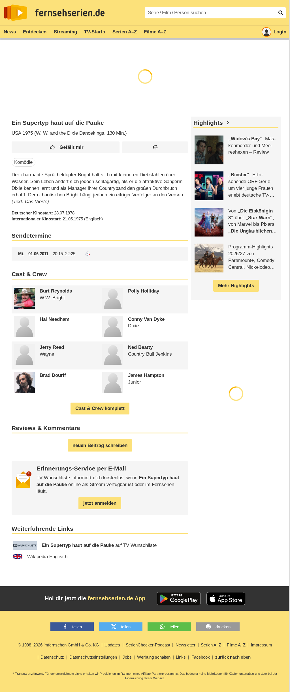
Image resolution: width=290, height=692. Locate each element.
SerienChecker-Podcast (148, 644)
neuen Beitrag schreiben (99, 445)
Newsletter (185, 644)
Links (181, 657)
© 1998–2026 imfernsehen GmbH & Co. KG (58, 644)
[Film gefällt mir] (66, 147)
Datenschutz (52, 657)
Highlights (208, 122)
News (10, 32)
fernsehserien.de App (116, 598)
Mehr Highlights (236, 285)
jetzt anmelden (99, 503)
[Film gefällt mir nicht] (155, 147)
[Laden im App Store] (226, 598)
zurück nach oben (233, 657)
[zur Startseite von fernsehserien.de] (15, 13)
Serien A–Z (124, 32)
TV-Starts (94, 32)
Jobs (127, 657)
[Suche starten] (281, 12)
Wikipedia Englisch (47, 556)
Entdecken (34, 32)
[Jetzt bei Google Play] (179, 598)
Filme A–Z (155, 32)
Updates (112, 644)
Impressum (261, 644)
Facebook (200, 657)
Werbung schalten (153, 657)
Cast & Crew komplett (100, 408)
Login (280, 32)
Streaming (65, 32)
